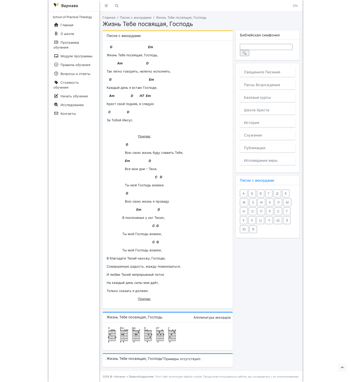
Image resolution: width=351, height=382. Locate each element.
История (251, 122)
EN (295, 6)
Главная (109, 17)
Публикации (254, 148)
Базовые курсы (257, 97)
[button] (106, 6)
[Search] (117, 6)
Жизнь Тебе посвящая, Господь (181, 17)
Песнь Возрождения (262, 85)
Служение (253, 135)
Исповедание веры (260, 160)
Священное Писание (262, 72)
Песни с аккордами (136, 17)
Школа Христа (256, 110)
